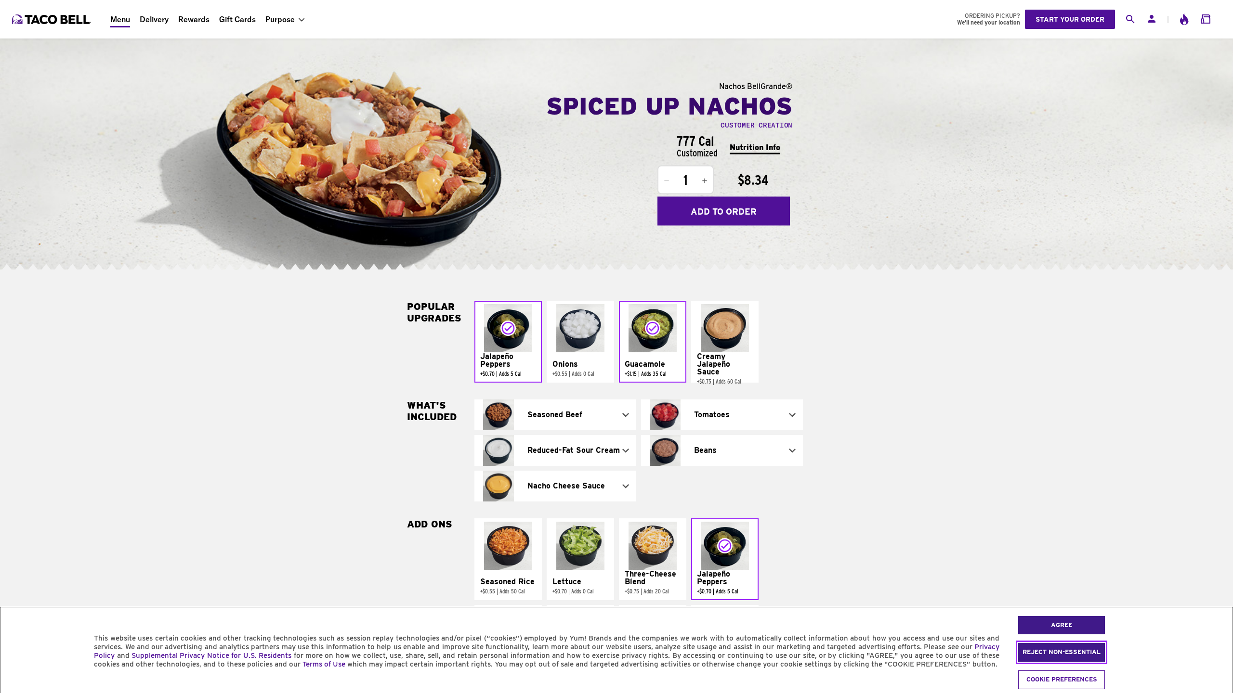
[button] (508, 342)
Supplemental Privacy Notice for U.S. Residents (211, 655)
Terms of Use (323, 664)
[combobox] (555, 414)
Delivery (154, 19)
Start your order (1070, 19)
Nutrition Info (755, 147)
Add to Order (724, 211)
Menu (120, 19)
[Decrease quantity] (666, 181)
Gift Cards (237, 19)
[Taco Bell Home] (52, 19)
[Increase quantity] (704, 181)
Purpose (280, 19)
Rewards (194, 19)
